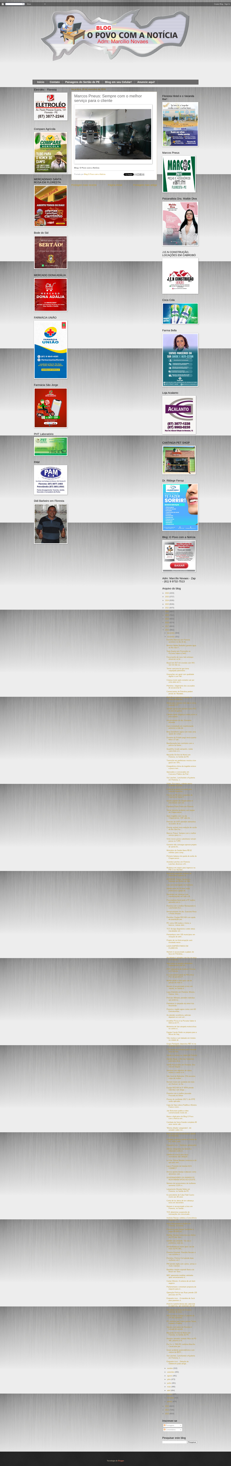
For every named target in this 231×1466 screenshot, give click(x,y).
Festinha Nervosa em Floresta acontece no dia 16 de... (178, 641)
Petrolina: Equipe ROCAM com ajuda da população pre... (181, 918)
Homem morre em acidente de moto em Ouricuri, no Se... (180, 1083)
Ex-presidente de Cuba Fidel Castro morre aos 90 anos (180, 1196)
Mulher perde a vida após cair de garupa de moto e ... (179, 982)
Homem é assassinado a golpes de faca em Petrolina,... (180, 953)
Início (40, 82)
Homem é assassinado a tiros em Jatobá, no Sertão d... (180, 987)
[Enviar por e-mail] (135, 174)
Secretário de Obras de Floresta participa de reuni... (179, 1311)
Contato (55, 82)
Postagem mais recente (84, 185)
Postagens (169, 1425)
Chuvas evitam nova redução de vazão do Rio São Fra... (182, 828)
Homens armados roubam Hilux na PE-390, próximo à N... (182, 1340)
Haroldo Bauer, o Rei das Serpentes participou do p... (180, 1060)
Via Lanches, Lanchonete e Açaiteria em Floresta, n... (181, 779)
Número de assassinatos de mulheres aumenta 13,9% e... (181, 1184)
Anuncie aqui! (146, 82)
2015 (167, 1406)
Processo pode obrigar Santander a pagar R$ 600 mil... (180, 1230)
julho (169, 1379)
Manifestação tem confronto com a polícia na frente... (180, 744)
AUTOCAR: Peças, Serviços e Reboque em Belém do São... (179, 880)
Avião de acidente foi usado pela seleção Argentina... (179, 790)
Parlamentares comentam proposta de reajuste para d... (181, 1288)
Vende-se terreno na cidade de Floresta (182, 1055)
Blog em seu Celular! (118, 82)
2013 (167, 1414)
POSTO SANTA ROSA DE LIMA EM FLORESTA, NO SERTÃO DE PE (181, 1305)
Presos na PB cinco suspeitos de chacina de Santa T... (179, 796)
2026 (167, 593)
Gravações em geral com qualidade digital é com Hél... (180, 675)
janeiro (170, 1402)
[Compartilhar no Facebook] (140, 174)
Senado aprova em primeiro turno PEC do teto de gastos (181, 710)
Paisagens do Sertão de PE (82, 82)
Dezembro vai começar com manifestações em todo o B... (179, 895)
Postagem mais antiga (145, 185)
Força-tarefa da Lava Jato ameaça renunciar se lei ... (180, 658)
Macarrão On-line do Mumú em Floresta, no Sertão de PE (178, 756)
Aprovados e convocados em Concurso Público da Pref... (178, 773)
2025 (167, 597)
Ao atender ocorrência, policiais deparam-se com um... (179, 1016)
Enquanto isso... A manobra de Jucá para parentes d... (181, 1299)
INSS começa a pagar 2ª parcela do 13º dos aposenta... (180, 1317)
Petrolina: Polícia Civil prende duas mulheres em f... (180, 1259)
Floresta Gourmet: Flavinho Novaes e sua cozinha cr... (181, 1253)
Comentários (170, 1430)
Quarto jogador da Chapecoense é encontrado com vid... (180, 802)
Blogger (121, 1461)
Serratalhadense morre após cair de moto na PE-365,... (180, 1248)
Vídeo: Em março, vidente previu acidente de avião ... (179, 785)
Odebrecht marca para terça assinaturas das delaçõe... (178, 1156)
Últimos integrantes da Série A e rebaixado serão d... (179, 1150)
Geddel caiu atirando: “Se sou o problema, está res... (179, 1242)
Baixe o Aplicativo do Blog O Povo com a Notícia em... (180, 1117)
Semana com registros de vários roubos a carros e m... (179, 1071)
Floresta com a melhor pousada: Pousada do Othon (179, 1094)
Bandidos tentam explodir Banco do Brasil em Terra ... (180, 1271)
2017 (167, 626)
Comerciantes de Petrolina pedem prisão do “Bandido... (180, 693)
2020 (167, 615)
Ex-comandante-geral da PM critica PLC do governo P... (180, 976)
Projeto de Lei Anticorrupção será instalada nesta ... (179, 941)
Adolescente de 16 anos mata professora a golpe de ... (178, 890)
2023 (167, 604)
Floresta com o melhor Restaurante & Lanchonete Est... (181, 907)
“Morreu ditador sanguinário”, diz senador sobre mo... (179, 1129)
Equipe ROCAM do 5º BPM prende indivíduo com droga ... (180, 1089)
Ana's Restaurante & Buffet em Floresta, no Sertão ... (179, 1225)
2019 (167, 619)
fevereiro (170, 1398)
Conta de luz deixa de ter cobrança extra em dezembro (180, 1202)
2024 (167, 600)
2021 (167, 611)
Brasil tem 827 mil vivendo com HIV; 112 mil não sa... (181, 664)
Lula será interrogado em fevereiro (180, 885)
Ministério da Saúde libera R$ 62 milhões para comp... (179, 851)
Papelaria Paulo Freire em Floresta (180, 806)
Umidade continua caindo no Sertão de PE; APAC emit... (182, 1140)
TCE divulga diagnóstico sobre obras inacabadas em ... (181, 930)
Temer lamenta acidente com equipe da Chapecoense (181, 811)
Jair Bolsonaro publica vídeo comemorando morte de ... (178, 1112)
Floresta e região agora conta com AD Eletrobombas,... (181, 1010)
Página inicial (115, 185)
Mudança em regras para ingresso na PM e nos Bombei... (181, 869)
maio (169, 1387)
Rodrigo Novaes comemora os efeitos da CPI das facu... (181, 1236)
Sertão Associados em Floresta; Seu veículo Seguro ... (181, 1066)
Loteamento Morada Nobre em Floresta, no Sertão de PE (178, 1190)
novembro (171, 637)
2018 (167, 623)
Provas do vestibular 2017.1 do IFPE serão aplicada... (181, 1100)
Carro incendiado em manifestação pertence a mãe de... (180, 727)
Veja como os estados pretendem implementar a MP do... (179, 964)
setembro (171, 1372)
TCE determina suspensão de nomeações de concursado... (179, 1213)
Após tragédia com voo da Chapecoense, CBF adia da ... (179, 817)
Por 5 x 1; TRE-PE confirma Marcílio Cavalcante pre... (181, 1345)
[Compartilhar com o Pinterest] (143, 174)
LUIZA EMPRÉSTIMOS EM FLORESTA (177, 947)
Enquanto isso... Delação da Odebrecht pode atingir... (177, 1362)
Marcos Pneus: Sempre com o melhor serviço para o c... (181, 834)
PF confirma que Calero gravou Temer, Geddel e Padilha (181, 1322)
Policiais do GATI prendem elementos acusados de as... (181, 823)
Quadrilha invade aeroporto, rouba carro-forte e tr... (180, 750)
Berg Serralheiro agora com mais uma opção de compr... (181, 733)
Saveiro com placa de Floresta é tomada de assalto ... (179, 1328)
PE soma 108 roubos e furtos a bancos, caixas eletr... (179, 924)
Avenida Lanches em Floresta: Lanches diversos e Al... (178, 863)
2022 (167, 608)
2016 (167, 630)
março (169, 1394)
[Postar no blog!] (138, 174)
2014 (167, 1410)
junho (169, 1383)
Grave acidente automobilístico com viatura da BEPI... (181, 1351)
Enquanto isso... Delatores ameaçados (182, 1145)
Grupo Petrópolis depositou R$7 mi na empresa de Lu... (181, 1045)
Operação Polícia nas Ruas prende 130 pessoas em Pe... (182, 1294)
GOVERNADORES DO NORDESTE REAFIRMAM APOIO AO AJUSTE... (182, 1179)
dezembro (171, 633)
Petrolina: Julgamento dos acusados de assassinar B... (181, 687)
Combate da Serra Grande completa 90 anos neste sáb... (182, 1123)
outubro (170, 1368)
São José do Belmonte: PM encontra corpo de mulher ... (181, 1077)
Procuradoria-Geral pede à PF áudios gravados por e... (181, 901)
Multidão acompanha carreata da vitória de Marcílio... (179, 698)
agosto (170, 1376)
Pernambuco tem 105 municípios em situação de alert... (181, 936)
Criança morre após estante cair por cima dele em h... (180, 681)
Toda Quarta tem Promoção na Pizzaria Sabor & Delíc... (178, 652)
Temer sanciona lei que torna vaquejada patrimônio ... (178, 670)
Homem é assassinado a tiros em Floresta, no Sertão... (180, 1207)
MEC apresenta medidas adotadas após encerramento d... (180, 1276)
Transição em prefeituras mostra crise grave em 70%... (181, 761)
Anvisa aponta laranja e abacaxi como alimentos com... (181, 1173)
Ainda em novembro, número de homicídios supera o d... (179, 874)
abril (169, 1390)
